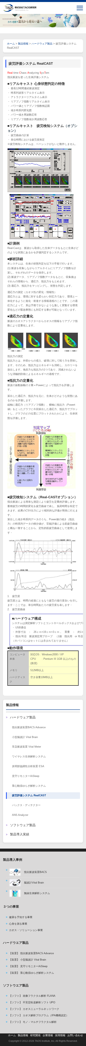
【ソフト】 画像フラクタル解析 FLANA (32, 995)
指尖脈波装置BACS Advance (29, 727)
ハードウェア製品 (23, 717)
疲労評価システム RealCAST (29, 795)
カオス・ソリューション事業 (26, 930)
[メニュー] (80, 8)
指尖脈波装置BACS (35, 872)
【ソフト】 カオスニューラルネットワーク (34, 1008)
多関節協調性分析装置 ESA (28, 766)
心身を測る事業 (18, 923)
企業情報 (48, 1035)
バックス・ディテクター (26, 805)
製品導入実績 (19, 834)
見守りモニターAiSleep (25, 776)
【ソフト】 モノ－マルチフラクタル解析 (33, 1021)
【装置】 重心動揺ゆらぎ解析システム (31, 972)
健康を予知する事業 (20, 917)
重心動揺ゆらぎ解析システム (29, 785)
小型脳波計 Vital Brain (25, 737)
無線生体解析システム (37, 893)
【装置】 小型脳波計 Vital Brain (27, 959)
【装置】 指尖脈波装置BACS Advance (31, 953)
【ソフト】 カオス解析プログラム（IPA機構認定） (39, 1015)
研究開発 (35, 1035)
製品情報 (12, 705)
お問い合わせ (75, 1035)
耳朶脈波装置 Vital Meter (26, 746)
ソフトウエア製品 (16, 985)
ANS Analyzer (20, 814)
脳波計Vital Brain (34, 882)
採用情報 (60, 1035)
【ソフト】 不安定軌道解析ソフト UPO (32, 1002)
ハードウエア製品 (16, 942)
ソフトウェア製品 (23, 825)
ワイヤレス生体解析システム (29, 756)
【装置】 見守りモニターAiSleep (28, 966)
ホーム (11, 43)
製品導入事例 (12, 859)
